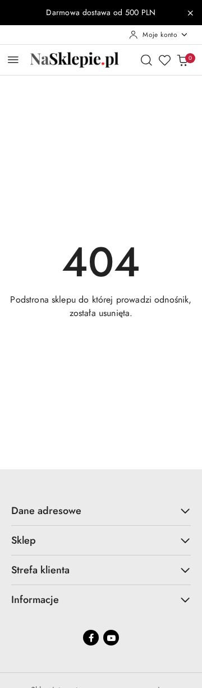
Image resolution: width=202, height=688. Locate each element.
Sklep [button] (23, 540)
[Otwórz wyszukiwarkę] (146, 59)
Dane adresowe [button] (46, 510)
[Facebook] (91, 637)
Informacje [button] (35, 599)
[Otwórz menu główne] (13, 59)
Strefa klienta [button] (40, 570)
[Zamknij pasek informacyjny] (190, 13)
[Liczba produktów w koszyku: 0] (182, 59)
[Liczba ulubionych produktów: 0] (164, 59)
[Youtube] (111, 637)
